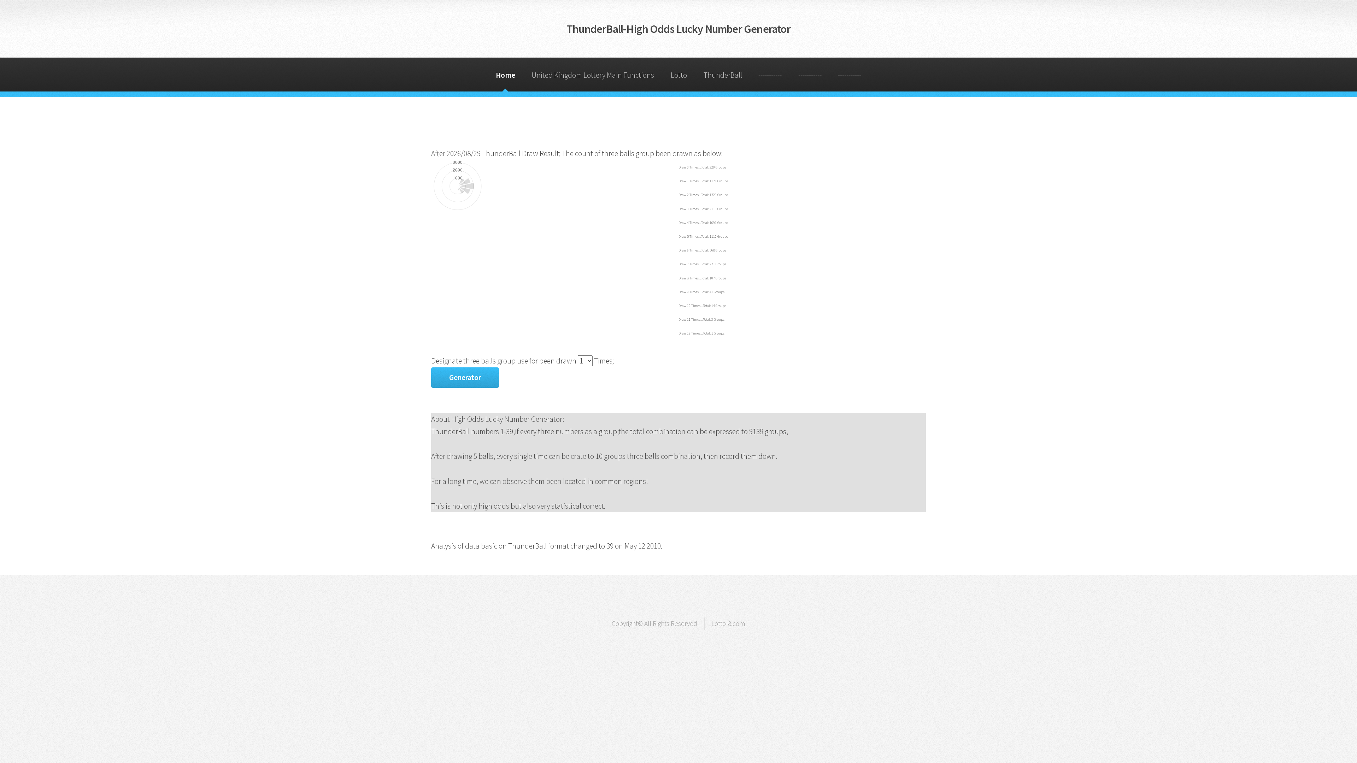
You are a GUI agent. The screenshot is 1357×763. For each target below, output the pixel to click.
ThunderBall (723, 75)
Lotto (679, 75)
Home (505, 75)
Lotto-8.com (728, 623)
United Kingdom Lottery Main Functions (592, 75)
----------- (770, 75)
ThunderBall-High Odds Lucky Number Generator (678, 29)
